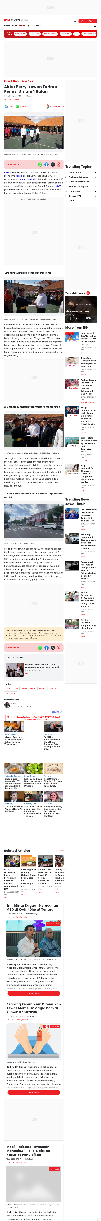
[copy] (59, 164)
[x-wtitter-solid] (53, 164)
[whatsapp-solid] (40, 164)
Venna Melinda (28, 179)
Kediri (7, 172)
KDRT (59, 186)
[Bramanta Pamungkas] (7, 705)
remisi (19, 175)
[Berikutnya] (64, 828)
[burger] (95, 25)
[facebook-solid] (46, 164)
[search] (75, 21)
